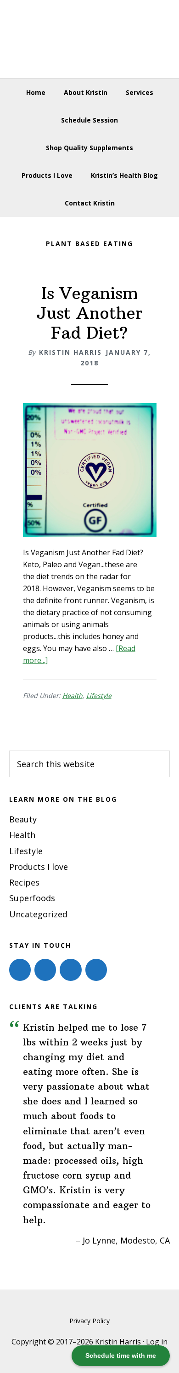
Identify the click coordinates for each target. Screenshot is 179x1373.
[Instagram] (45, 970)
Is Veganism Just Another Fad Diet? (89, 313)
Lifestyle (99, 695)
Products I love (38, 866)
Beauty (23, 819)
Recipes (24, 882)
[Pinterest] (70, 970)
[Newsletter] (96, 970)
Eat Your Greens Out (89, 39)
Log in (157, 1342)
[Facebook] (20, 970)
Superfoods (32, 898)
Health (72, 695)
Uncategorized (38, 914)
